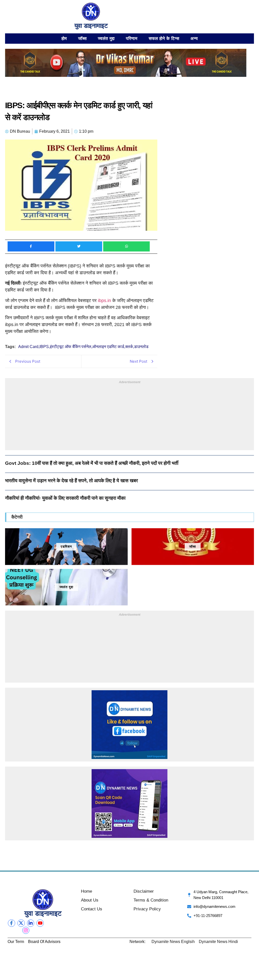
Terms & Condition (151, 900)
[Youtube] (40, 923)
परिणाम (132, 38)
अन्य (194, 38)
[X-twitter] (21, 923)
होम (64, 38)
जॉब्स (82, 38)
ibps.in (105, 300)
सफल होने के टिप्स (164, 38)
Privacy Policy (147, 909)
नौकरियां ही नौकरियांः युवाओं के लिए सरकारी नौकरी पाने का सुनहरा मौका (65, 498)
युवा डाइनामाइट (90, 25)
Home (86, 891)
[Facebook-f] (11, 923)
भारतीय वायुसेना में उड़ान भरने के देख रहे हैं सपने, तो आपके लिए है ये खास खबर (71, 480)
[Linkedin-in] (30, 923)
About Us (89, 900)
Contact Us (91, 909)
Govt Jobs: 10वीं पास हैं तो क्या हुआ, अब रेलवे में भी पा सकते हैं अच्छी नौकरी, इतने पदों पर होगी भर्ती (91, 463)
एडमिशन (66, 546)
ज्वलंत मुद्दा (106, 38)
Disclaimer (144, 891)
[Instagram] (26, 930)
